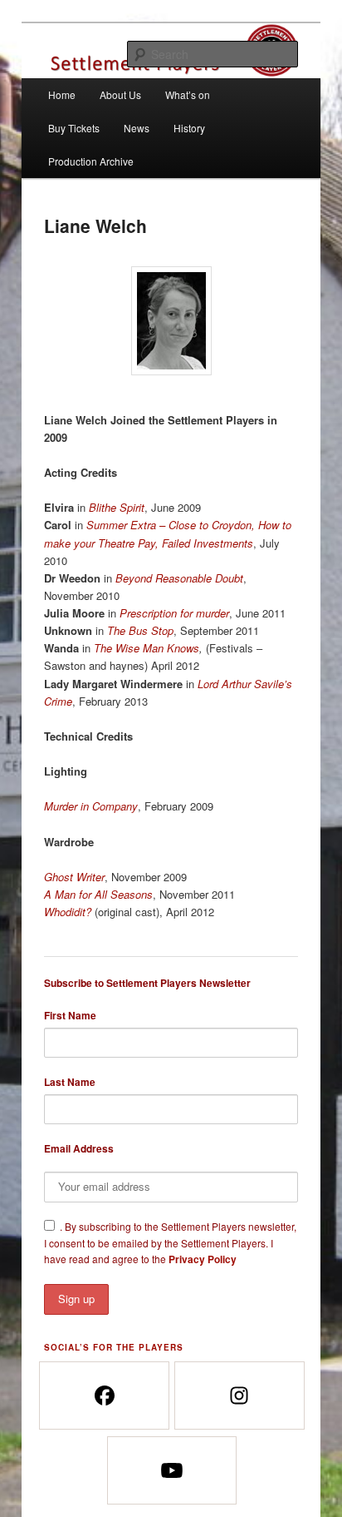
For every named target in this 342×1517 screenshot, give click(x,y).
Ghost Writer (74, 877)
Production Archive (91, 161)
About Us (120, 94)
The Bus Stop (140, 630)
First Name (70, 1015)
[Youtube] (171, 1470)
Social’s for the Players (113, 1347)
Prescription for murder (174, 613)
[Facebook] (103, 1395)
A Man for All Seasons (98, 894)
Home (62, 94)
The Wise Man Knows (146, 648)
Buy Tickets (74, 128)
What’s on (187, 94)
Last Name (69, 1081)
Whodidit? (67, 912)
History (189, 128)
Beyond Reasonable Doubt (179, 578)
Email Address (79, 1148)
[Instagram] (238, 1395)
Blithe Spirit (116, 507)
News (136, 128)
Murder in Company (91, 806)
